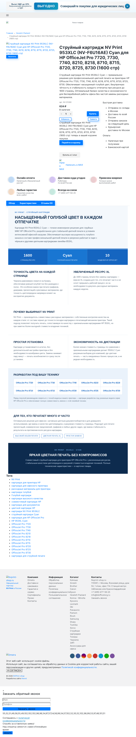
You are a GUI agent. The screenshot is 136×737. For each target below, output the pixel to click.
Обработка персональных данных (56, 583)
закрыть (8, 733)
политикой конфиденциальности (16, 719)
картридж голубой (21, 492)
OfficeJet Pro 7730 (21, 527)
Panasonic (75, 610)
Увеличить (12, 57)
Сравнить (93, 119)
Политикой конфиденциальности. (79, 667)
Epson (73, 592)
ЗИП (72, 643)
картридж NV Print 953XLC (26, 511)
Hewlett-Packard (23, 33)
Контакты (32, 601)
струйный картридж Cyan (25, 514)
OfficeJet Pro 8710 (21, 540)
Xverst (24, 678)
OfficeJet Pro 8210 (21, 533)
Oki (71, 607)
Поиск (99, 22)
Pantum (73, 613)
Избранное (65, 119)
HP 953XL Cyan (19, 520)
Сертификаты (34, 595)
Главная (9, 33)
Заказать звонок (69, 15)
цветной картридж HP (23, 508)
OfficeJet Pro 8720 (21, 546)
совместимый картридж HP (26, 501)
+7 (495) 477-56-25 (52, 15)
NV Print (16, 479)
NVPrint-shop (18, 676)
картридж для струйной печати (28, 556)
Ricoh (72, 616)
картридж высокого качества (27, 498)
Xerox (73, 628)
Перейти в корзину (71, 142)
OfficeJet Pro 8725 (21, 549)
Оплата (30, 580)
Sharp (73, 622)
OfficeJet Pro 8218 (21, 536)
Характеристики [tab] (28, 203)
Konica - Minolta (77, 598)
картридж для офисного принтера (30, 485)
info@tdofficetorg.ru (100, 595)
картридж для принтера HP (26, 482)
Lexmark (74, 604)
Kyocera (74, 601)
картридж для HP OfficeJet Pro (28, 517)
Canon (73, 589)
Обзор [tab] (12, 203)
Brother (73, 586)
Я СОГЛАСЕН (14, 670)
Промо (30, 598)
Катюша (74, 580)
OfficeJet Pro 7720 (21, 524)
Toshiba (73, 625)
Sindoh (73, 583)
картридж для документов (26, 505)
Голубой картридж (21, 495)
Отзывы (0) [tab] (47, 203)
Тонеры (73, 637)
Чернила (74, 640)
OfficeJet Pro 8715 (21, 543)
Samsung (74, 619)
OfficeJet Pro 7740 (21, 530)
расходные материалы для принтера (31, 489)
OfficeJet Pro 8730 (21, 552)
